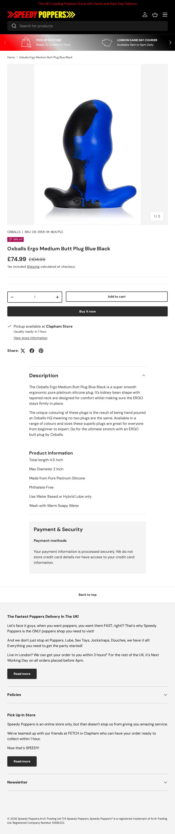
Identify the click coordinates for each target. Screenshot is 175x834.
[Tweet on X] (22, 350)
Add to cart (117, 296)
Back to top (88, 595)
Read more (22, 674)
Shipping (33, 267)
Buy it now (87, 311)
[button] (155, 15)
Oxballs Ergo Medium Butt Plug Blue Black (45, 57)
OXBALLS (13, 232)
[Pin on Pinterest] (41, 350)
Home (11, 57)
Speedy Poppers (28, 819)
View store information (30, 338)
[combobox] (87, 26)
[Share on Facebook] (31, 350)
